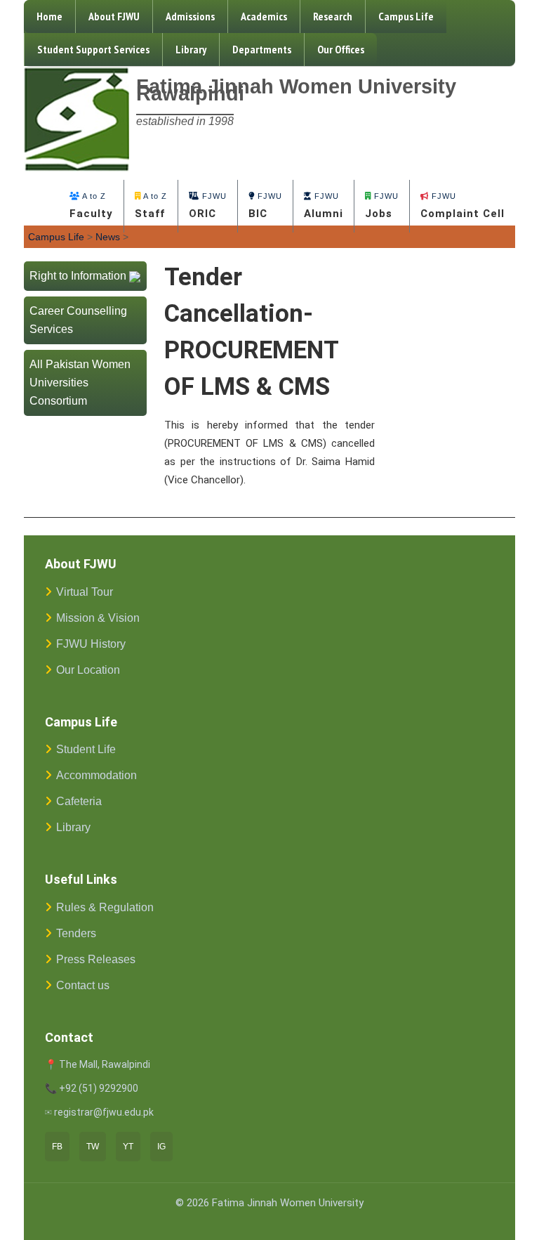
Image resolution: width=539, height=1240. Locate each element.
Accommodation (96, 775)
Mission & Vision (98, 618)
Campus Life (406, 16)
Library (190, 49)
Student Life (86, 749)
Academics (264, 16)
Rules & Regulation (105, 907)
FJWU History (91, 644)
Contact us (82, 985)
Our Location (88, 670)
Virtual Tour (84, 592)
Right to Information (77, 276)
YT (128, 1146)
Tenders (76, 933)
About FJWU (114, 16)
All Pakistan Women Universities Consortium (80, 382)
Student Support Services (93, 49)
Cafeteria (79, 801)
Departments (261, 49)
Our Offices (340, 49)
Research (332, 16)
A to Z (91, 206)
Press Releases (95, 959)
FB (57, 1146)
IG (161, 1146)
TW (92, 1146)
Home (49, 16)
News (107, 236)
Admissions (190, 16)
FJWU (208, 206)
